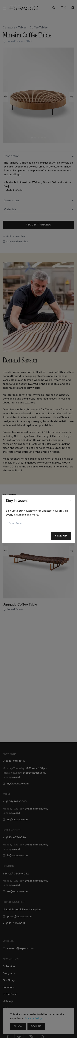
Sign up (61, 535)
